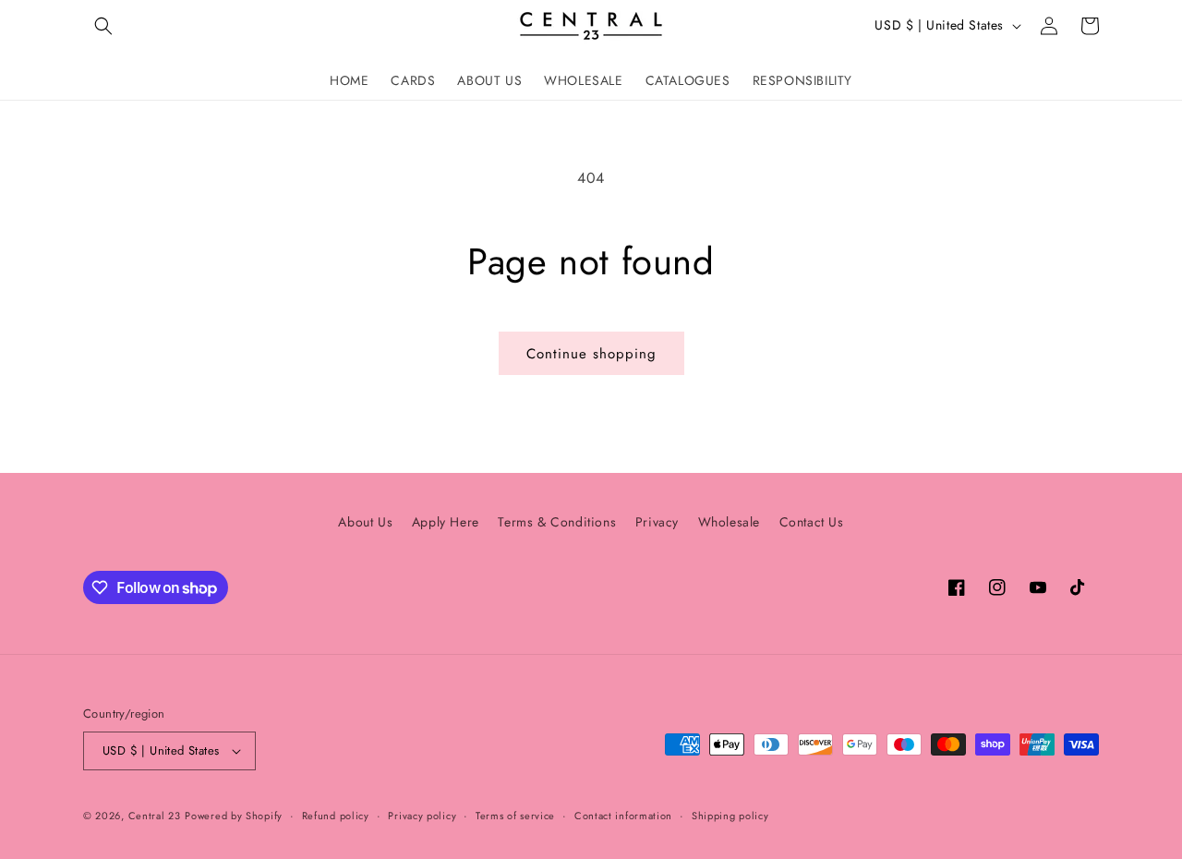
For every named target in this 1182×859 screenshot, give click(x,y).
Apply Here (445, 522)
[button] (103, 26)
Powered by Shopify (234, 815)
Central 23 (154, 815)
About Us (365, 522)
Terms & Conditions (557, 522)
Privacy (657, 522)
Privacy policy (422, 815)
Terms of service (515, 815)
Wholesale (729, 522)
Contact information (623, 815)
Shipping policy (730, 815)
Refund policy (335, 815)
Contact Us (811, 522)
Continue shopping (591, 354)
